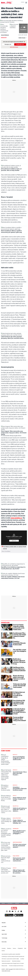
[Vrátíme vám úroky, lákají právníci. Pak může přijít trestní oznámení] (6, 686)
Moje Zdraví (16, 856)
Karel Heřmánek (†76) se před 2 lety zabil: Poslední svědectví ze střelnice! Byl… (19, 635)
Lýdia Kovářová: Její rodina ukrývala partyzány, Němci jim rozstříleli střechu (12, 337)
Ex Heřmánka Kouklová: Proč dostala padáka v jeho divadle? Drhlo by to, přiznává (19, 711)
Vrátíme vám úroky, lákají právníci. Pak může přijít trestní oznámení (19, 685)
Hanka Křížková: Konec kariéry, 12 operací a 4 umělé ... (19, 799)
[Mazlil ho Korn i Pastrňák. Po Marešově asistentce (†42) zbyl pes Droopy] (6, 661)
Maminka (3, 903)
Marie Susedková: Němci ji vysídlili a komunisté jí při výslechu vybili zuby (11, 231)
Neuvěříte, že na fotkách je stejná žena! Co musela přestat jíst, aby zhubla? (13, 567)
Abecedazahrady (17, 842)
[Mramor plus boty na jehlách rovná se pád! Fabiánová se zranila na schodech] (6, 678)
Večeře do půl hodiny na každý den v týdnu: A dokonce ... (20, 809)
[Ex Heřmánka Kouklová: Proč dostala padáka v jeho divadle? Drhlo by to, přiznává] (6, 711)
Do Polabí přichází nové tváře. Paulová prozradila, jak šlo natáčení (19, 694)
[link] (7, 911)
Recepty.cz (15, 806)
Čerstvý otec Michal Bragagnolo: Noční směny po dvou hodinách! (19, 718)
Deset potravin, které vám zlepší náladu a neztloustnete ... (19, 859)
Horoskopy (17, 903)
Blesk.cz (15, 754)
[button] (26, 2)
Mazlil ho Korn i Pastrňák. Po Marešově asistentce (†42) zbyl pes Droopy (19, 661)
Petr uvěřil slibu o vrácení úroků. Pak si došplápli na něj (19, 651)
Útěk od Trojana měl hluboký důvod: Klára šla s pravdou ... (19, 871)
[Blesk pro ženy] (6, 3)
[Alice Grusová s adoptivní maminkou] (14, 27)
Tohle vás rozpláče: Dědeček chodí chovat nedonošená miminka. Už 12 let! (13, 577)
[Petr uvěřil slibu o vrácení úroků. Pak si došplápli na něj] (6, 652)
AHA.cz (14, 795)
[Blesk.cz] (14, 908)
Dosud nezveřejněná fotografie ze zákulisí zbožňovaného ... (19, 758)
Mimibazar (15, 828)
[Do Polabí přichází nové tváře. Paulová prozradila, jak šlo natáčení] (6, 694)
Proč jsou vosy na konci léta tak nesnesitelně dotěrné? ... (19, 846)
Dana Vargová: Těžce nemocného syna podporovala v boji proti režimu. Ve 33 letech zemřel (13, 432)
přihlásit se (22, 2)
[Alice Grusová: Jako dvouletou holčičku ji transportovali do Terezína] (4, 32)
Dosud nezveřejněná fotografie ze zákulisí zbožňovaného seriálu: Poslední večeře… (19, 627)
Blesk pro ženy (17, 818)
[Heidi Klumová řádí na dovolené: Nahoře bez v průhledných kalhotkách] (6, 670)
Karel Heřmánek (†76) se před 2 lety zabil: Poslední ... (20, 773)
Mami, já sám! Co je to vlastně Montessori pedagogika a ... (19, 832)
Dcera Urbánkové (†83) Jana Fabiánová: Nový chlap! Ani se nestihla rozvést (19, 703)
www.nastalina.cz (16, 518)
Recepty (24, 903)
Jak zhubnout (10, 903)
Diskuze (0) (3, 37)
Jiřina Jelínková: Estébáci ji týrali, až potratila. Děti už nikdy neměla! (11, 169)
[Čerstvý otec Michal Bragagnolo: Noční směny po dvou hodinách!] (6, 720)
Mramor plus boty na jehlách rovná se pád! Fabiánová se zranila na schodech (19, 678)
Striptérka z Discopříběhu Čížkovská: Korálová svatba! (19, 643)
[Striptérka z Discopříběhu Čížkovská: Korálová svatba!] (6, 644)
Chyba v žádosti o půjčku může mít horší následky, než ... (19, 821)
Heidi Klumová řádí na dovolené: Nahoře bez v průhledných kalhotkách (19, 668)
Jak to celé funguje (14, 47)
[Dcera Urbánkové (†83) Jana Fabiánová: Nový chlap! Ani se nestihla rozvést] (6, 703)
